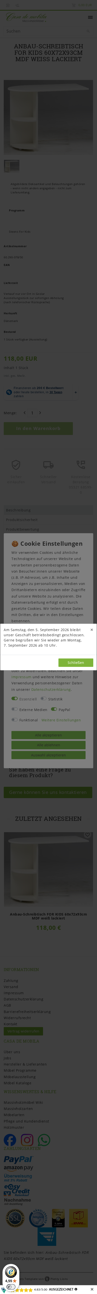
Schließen (76, 662)
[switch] (10, 1287)
